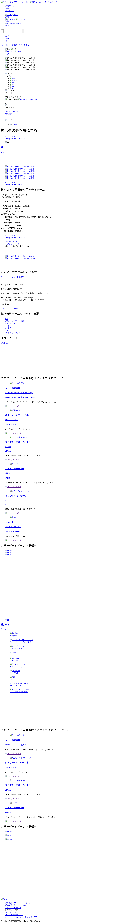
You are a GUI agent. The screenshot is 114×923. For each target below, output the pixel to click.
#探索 (7, 38)
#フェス (8, 330)
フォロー (4, 152)
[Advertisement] (41, 158)
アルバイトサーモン (13, 527)
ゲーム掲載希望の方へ (14, 915)
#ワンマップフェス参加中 (15, 321)
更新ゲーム (9, 8)
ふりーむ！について (13, 908)
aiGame (8, 447)
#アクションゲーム (12, 136)
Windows (4, 343)
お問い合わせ (10, 912)
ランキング (9, 11)
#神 (6, 319)
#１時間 (8, 328)
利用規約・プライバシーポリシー (18, 903)
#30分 (7, 326)
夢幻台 (8, 473)
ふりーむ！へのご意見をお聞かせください (22, 917)
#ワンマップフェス (12, 333)
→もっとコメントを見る (10, 308)
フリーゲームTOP (12, 241)
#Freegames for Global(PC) (15, 139)
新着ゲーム (9, 6)
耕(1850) (5, 624)
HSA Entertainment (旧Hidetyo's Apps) (19, 393)
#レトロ (8, 41)
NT (6, 500)
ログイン (27, 45)
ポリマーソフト (11, 420)
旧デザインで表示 (12, 910)
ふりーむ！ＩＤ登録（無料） (12, 45)
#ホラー (8, 36)
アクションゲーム (12, 244)
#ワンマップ (10, 323)
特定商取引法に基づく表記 (16, 905)
